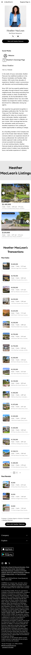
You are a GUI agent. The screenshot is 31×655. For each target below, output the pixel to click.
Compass (3, 518)
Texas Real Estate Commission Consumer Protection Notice (14, 630)
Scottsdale (26, 518)
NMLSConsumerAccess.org (8, 645)
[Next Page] (20, 473)
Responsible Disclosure (7, 570)
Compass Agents (12, 518)
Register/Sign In (25, 2)
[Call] (13, 36)
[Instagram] (3, 563)
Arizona (20, 518)
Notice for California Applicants (15, 572)
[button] (2, 2)
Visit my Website (7, 70)
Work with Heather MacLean (15, 41)
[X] (10, 563)
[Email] (18, 36)
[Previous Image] (3, 193)
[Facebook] (6, 563)
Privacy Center (11, 569)
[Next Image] (27, 193)
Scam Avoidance (20, 569)
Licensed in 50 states (7, 647)
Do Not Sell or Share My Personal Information (13, 567)
